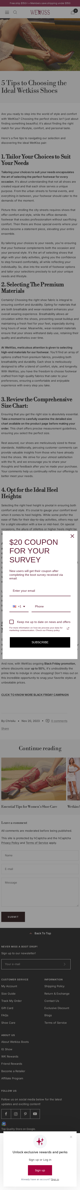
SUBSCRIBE (40, 642)
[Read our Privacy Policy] (68, 628)
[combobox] (19, 606)
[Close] (72, 536)
